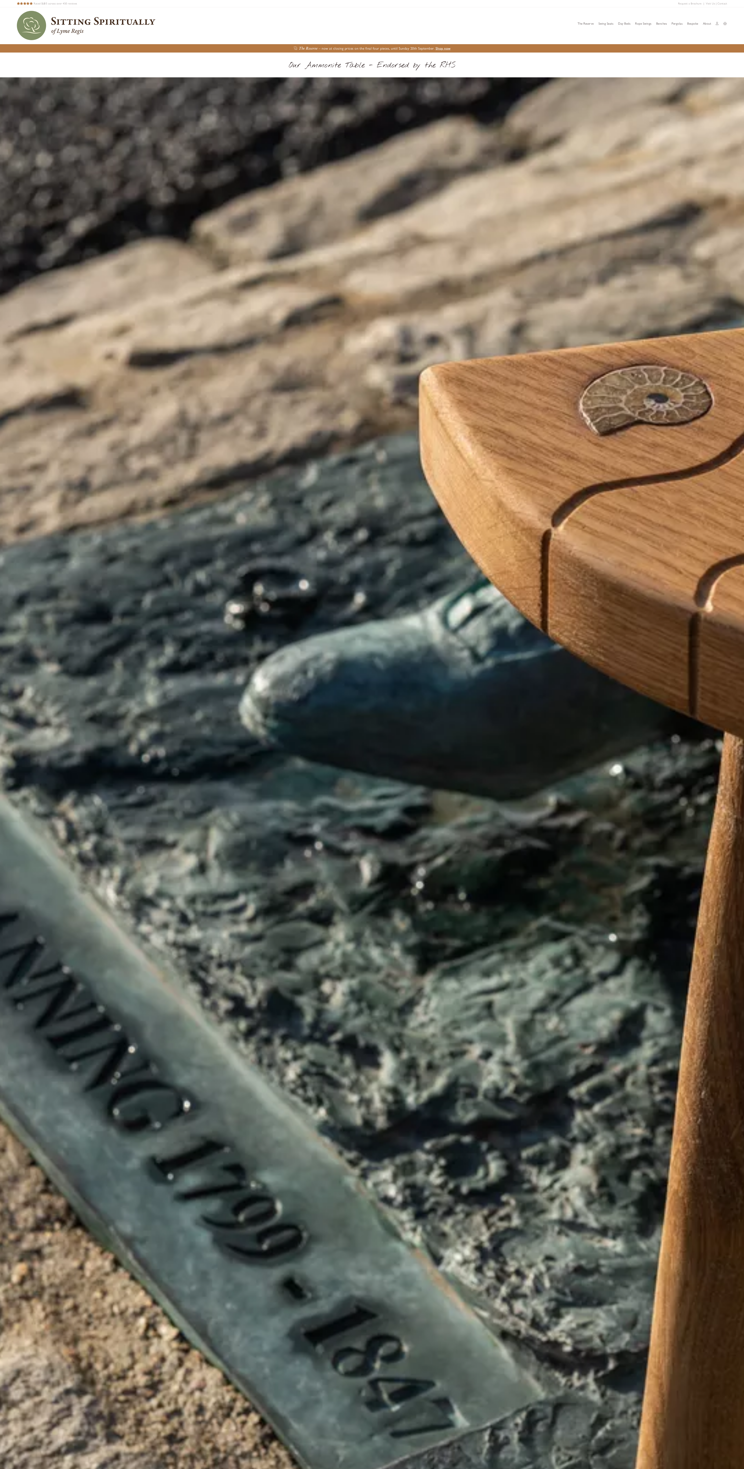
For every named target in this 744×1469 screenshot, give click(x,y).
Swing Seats (606, 23)
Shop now (443, 48)
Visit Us (710, 3)
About (707, 23)
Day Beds (624, 23)
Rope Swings (643, 23)
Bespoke (692, 23)
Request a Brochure (690, 3)
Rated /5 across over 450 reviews (55, 3)
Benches (661, 23)
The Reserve (586, 23)
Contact (722, 3)
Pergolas (677, 23)
